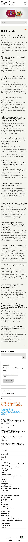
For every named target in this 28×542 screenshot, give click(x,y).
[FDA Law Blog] (14, 11)
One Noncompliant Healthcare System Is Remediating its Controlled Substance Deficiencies (11, 438)
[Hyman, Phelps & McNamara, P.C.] (8, 3)
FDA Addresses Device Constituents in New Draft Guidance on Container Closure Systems (13, 421)
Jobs (2, 510)
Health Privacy (5, 504)
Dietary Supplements (7, 485)
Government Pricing (6, 499)
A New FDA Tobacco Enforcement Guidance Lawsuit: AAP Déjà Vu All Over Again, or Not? (12, 444)
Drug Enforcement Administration (10, 488)
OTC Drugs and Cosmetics (8, 517)
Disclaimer (11, 540)
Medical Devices (5, 511)
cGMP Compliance (6, 474)
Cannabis (3, 472)
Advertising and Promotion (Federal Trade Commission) (12, 464)
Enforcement (4, 490)
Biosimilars (4, 470)
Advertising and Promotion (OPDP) (10, 467)
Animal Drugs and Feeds (7, 469)
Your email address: (8, 375)
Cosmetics (4, 479)
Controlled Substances (7, 477)
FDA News (3, 492)
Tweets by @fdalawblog (7, 393)
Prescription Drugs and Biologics (10, 519)
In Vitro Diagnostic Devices (8, 508)
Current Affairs (5, 483)
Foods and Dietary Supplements (10, 495)
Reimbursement (5, 523)
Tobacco (3, 527)
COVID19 (3, 481)
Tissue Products (5, 525)
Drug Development (6, 486)
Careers (18, 540)
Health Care (4, 502)
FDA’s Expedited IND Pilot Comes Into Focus (12, 426)
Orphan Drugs (5, 515)
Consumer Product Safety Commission (11, 476)
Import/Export (5, 506)
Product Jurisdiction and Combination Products (11, 521)
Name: (4, 370)
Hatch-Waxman (5, 501)
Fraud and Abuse (5, 497)
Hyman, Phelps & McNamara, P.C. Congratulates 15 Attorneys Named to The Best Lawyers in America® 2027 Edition (13, 431)
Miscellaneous (5, 513)
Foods (2, 494)
